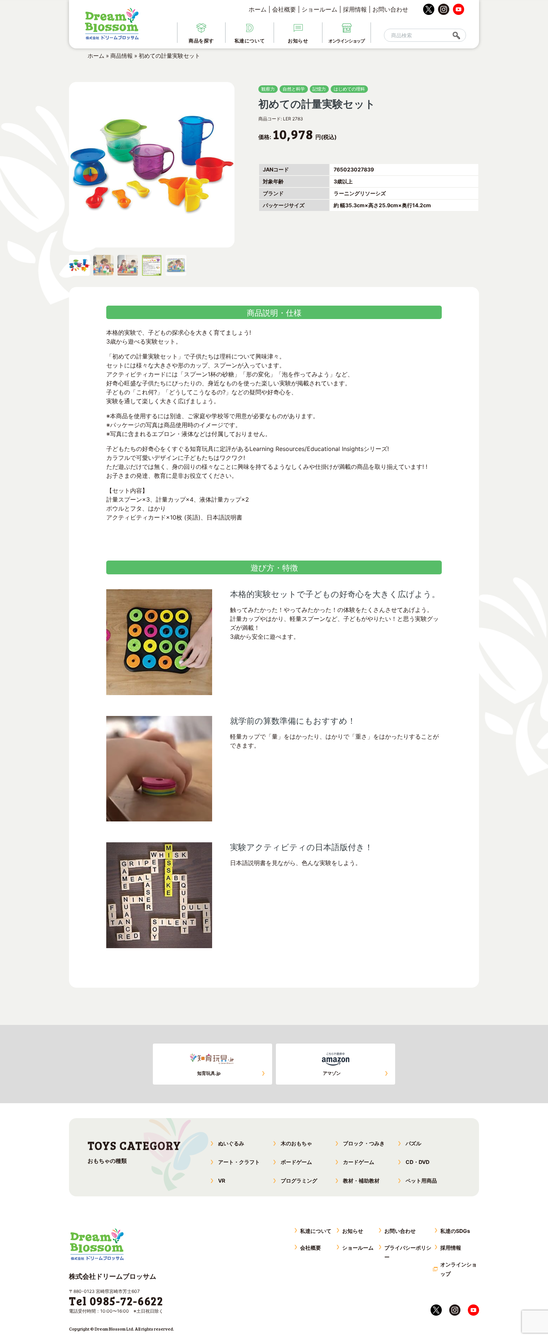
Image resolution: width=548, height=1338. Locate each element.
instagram (443, 9)
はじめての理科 (349, 89)
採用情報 (355, 9)
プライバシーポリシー (407, 1252)
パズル (413, 1143)
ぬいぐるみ (231, 1143)
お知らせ (352, 1231)
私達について (315, 1231)
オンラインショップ (458, 1269)
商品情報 (121, 55)
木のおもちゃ (296, 1143)
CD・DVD (417, 1162)
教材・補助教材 (361, 1180)
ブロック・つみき (364, 1143)
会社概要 (284, 9)
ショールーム (319, 9)
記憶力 (319, 89)
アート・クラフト (239, 1162)
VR (221, 1180)
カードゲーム (358, 1162)
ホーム (258, 9)
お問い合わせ (390, 9)
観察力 (268, 89)
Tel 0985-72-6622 (116, 1300)
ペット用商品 (421, 1180)
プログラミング (299, 1180)
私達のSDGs (455, 1231)
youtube (458, 9)
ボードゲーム (296, 1162)
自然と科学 (294, 89)
